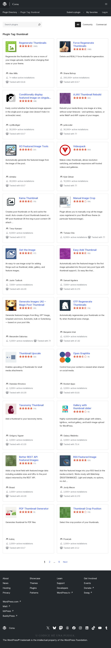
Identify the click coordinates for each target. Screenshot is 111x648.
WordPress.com (12, 601)
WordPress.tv (65, 592)
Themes (34, 583)
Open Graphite (81, 353)
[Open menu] (106, 4)
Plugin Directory (10, 12)
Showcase (35, 578)
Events (87, 583)
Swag (88, 592)
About (6, 578)
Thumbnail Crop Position (87, 508)
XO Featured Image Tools (33, 146)
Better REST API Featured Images (28, 458)
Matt (6, 606)
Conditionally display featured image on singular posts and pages (34, 96)
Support (61, 583)
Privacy (6, 592)
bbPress (8, 611)
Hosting (6, 588)
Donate (89, 588)
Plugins (33, 588)
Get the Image (27, 249)
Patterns (34, 592)
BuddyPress (10, 616)
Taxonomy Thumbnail (31, 405)
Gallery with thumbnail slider (82, 407)
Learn (59, 578)
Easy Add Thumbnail (85, 249)
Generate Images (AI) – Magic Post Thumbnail (32, 303)
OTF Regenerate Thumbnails (82, 303)
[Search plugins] (39, 24)
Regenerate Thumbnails (32, 42)
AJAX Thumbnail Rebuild (87, 94)
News (5, 583)
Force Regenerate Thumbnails (83, 44)
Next (65, 562)
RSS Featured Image (84, 457)
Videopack (79, 146)
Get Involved (90, 578)
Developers (62, 588)
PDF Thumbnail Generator (34, 508)
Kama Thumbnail (28, 198)
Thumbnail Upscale (30, 353)
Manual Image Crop (84, 198)
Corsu (12, 628)
